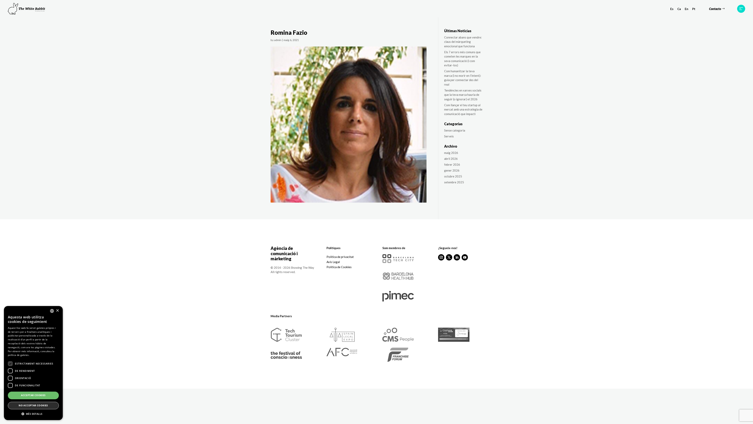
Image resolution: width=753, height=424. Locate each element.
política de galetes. (18, 355)
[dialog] (33, 363)
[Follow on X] (449, 257)
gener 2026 (451, 170)
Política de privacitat (340, 257)
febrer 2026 (452, 164)
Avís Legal (333, 262)
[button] (33, 414)
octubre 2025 (453, 176)
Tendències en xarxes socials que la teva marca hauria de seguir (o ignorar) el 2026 (462, 95)
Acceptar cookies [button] (33, 395)
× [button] (57, 310)
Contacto (715, 9)
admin (277, 40)
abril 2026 (451, 158)
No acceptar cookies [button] (33, 405)
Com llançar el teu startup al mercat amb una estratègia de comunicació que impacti (463, 109)
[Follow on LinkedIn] (457, 257)
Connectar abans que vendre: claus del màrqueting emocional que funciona (463, 42)
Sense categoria (454, 130)
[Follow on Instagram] (441, 257)
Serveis (449, 136)
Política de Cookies (339, 267)
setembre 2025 (454, 182)
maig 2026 (451, 152)
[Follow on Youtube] (465, 257)
